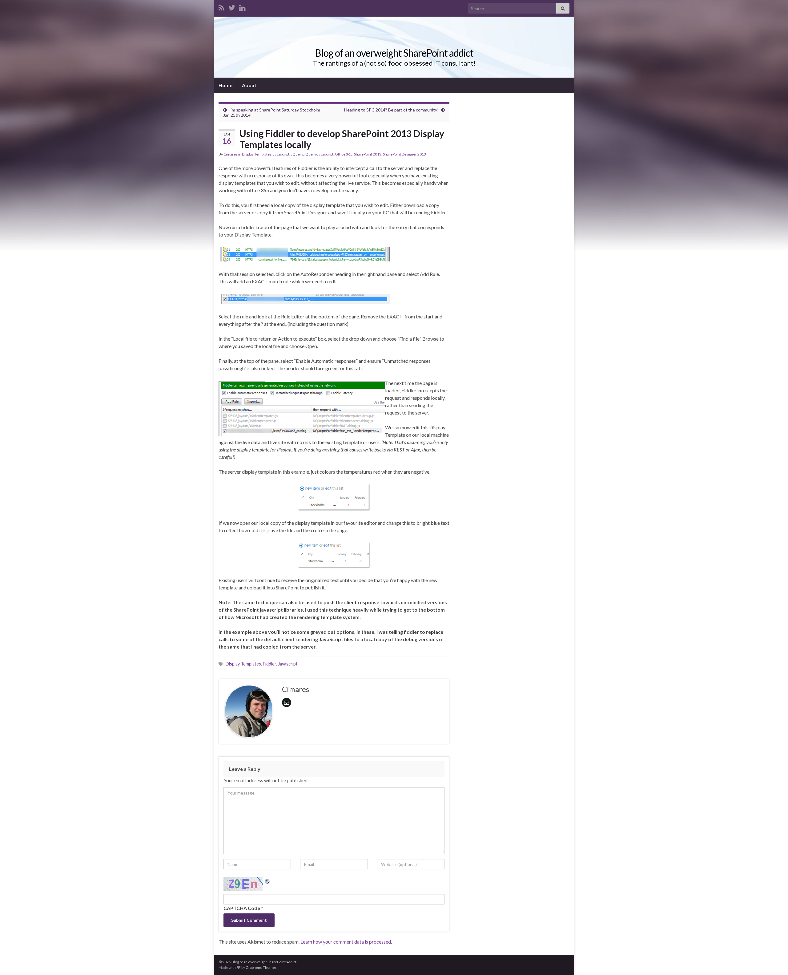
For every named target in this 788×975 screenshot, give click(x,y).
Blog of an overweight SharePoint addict (394, 53)
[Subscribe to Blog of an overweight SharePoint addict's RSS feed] (221, 6)
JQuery (297, 154)
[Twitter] (231, 6)
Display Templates (256, 154)
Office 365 (343, 154)
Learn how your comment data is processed (345, 942)
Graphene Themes (261, 967)
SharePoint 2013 (367, 154)
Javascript (281, 154)
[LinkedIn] (242, 6)
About (249, 85)
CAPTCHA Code (241, 908)
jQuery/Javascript (318, 154)
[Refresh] (267, 881)
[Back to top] (774, 961)
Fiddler (269, 663)
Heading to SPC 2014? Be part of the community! (391, 109)
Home (225, 85)
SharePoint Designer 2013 (404, 154)
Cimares (230, 154)
